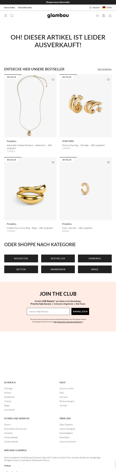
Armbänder (9, 397)
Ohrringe (8, 388)
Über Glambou (66, 424)
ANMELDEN (80, 311)
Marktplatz (65, 437)
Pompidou (11, 141)
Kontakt (63, 405)
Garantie (8, 433)
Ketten (7, 392)
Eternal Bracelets (25, 7)
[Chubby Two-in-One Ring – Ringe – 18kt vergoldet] (30, 188)
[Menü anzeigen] (5, 15)
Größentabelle (11, 441)
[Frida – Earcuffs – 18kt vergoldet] (86, 188)
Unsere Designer (67, 428)
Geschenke (9, 409)
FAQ (62, 392)
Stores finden (9, 7)
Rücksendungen (67, 401)
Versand (63, 397)
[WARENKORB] (110, 15)
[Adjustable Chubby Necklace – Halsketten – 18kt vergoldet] (30, 105)
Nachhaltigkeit (66, 433)
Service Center (67, 388)
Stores (7, 424)
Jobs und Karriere (68, 441)
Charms (7, 401)
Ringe (6, 405)
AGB (55, 322)
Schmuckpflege (11, 437)
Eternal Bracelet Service (15, 428)
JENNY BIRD (68, 141)
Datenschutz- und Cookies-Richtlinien (69, 322)
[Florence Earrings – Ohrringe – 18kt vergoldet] (86, 105)
